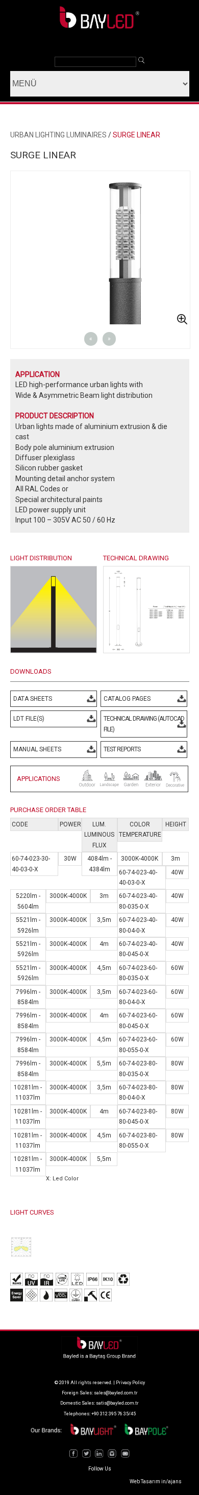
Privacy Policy (130, 1382)
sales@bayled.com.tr (116, 1392)
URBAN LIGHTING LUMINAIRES (58, 135)
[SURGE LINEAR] (146, 651)
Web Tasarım (145, 1481)
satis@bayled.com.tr (117, 1403)
